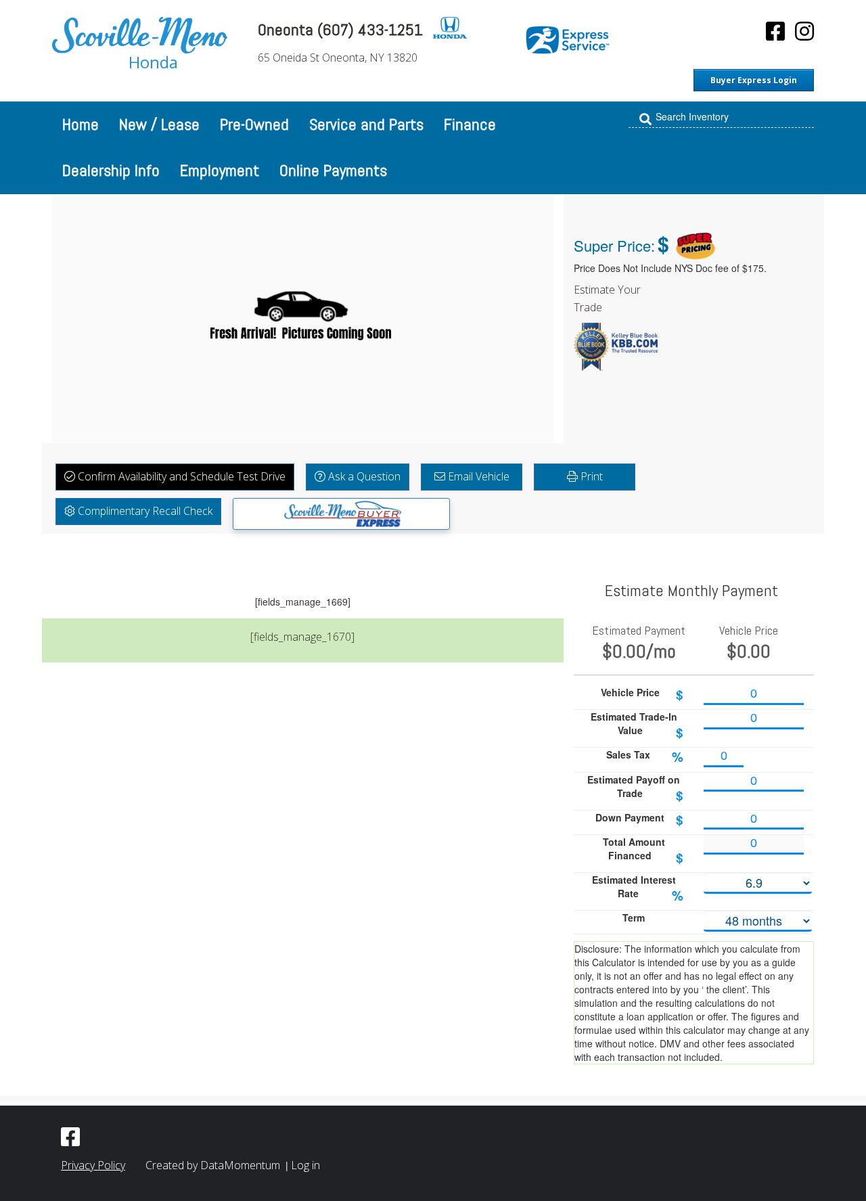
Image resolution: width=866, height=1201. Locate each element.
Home (80, 124)
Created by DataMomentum (214, 1165)
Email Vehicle (477, 476)
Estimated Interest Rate (638, 889)
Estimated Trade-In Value (637, 726)
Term (633, 917)
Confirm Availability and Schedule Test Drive (180, 476)
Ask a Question (363, 476)
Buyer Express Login (753, 80)
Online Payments (333, 170)
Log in (305, 1165)
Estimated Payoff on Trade (635, 789)
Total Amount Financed (643, 851)
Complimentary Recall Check (143, 510)
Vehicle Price (642, 694)
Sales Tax (645, 757)
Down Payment (639, 820)
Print (590, 476)
